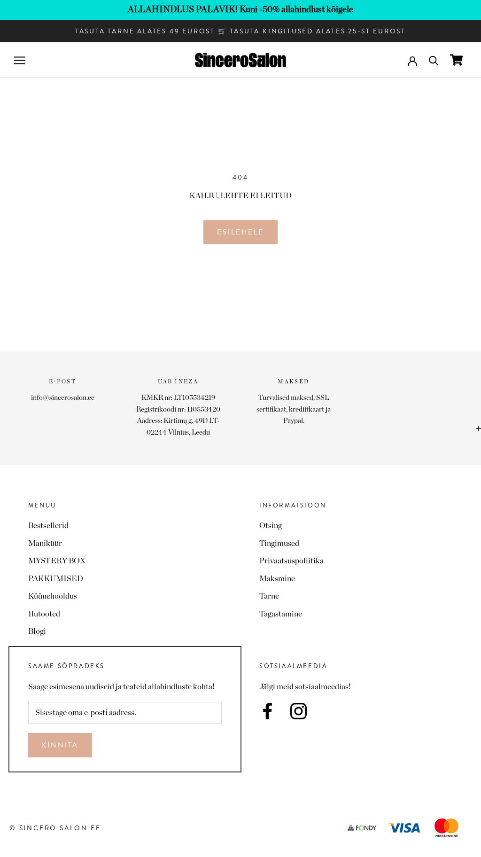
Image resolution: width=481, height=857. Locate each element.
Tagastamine (280, 614)
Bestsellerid (48, 526)
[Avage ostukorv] (456, 60)
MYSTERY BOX (56, 561)
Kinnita (60, 745)
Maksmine (277, 579)
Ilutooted (44, 614)
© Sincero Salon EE (55, 828)
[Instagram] (298, 711)
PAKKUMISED (55, 579)
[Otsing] (434, 60)
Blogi (37, 631)
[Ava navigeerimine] (19, 60)
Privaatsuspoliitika (291, 561)
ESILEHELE (240, 232)
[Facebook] (267, 711)
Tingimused (279, 543)
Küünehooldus (52, 596)
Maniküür (45, 543)
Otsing (270, 526)
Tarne (269, 596)
